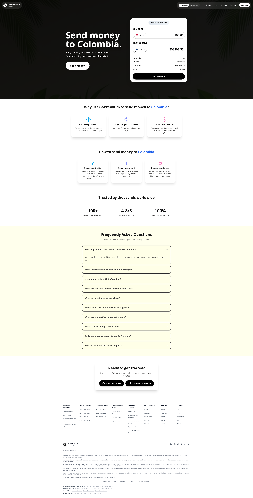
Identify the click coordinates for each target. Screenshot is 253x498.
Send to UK (110, 486)
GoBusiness (163, 413)
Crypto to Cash (78, 493)
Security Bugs (131, 411)
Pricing (208, 5)
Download (244, 5)
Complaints (133, 481)
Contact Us (147, 409)
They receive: (140, 42)
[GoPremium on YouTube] (185, 444)
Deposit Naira (109, 488)
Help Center (147, 413)
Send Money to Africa (85, 409)
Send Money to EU (84, 417)
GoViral (162, 420)
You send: (138, 28)
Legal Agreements (123, 481)
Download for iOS (113, 383)
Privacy (115, 481)
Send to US (96, 486)
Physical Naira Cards (101, 417)
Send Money (77, 65)
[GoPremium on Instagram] (175, 444)
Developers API (148, 420)
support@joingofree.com (74, 457)
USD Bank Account (68, 411)
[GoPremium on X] (189, 444)
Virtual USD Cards (101, 409)
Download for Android (141, 383)
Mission (179, 424)
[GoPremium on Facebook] (182, 444)
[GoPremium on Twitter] (178, 444)
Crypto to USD (116, 421)
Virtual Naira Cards (101, 413)
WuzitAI (162, 417)
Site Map (146, 424)
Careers (224, 5)
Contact (233, 5)
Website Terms (107, 481)
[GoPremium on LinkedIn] (171, 444)
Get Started (159, 76)
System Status (148, 417)
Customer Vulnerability (144, 481)
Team (178, 420)
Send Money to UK (84, 420)
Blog (216, 5)
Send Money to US (84, 413)
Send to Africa (87, 486)
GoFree (162, 409)
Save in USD (101, 488)
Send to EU (103, 486)
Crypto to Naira (116, 417)
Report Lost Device (133, 427)
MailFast (162, 424)
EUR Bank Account (68, 415)
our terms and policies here (108, 477)
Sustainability (180, 417)
